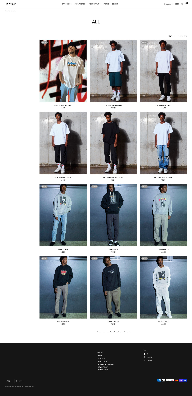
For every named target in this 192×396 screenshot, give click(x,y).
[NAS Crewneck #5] (63, 287)
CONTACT (115, 4)
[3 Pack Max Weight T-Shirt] (113, 71)
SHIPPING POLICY (103, 370)
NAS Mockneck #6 (163, 249)
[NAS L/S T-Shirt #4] (113, 287)
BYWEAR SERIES (80, 4)
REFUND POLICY (103, 367)
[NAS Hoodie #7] (113, 215)
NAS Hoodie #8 (63, 249)
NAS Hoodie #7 (113, 249)
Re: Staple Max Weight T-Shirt (113, 177)
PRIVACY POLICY (103, 361)
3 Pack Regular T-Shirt (163, 105)
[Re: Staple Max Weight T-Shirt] (113, 143)
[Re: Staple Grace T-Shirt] (63, 143)
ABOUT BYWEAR (94, 4)
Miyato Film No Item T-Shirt (63, 105)
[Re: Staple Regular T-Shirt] (163, 143)
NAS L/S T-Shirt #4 (113, 322)
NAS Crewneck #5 (63, 322)
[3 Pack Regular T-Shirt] (163, 71)
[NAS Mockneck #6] (163, 215)
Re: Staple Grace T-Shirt (63, 177)
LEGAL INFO (101, 358)
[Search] (182, 4)
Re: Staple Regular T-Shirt (163, 177)
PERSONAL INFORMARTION (106, 364)
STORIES (106, 4)
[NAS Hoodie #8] (63, 215)
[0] (185, 4)
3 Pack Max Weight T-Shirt (113, 105)
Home (6, 11)
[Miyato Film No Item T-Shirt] (63, 71)
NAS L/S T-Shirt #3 (163, 322)
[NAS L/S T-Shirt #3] (163, 287)
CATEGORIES (66, 4)
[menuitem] (67, 4)
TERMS (100, 355)
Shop (10, 11)
